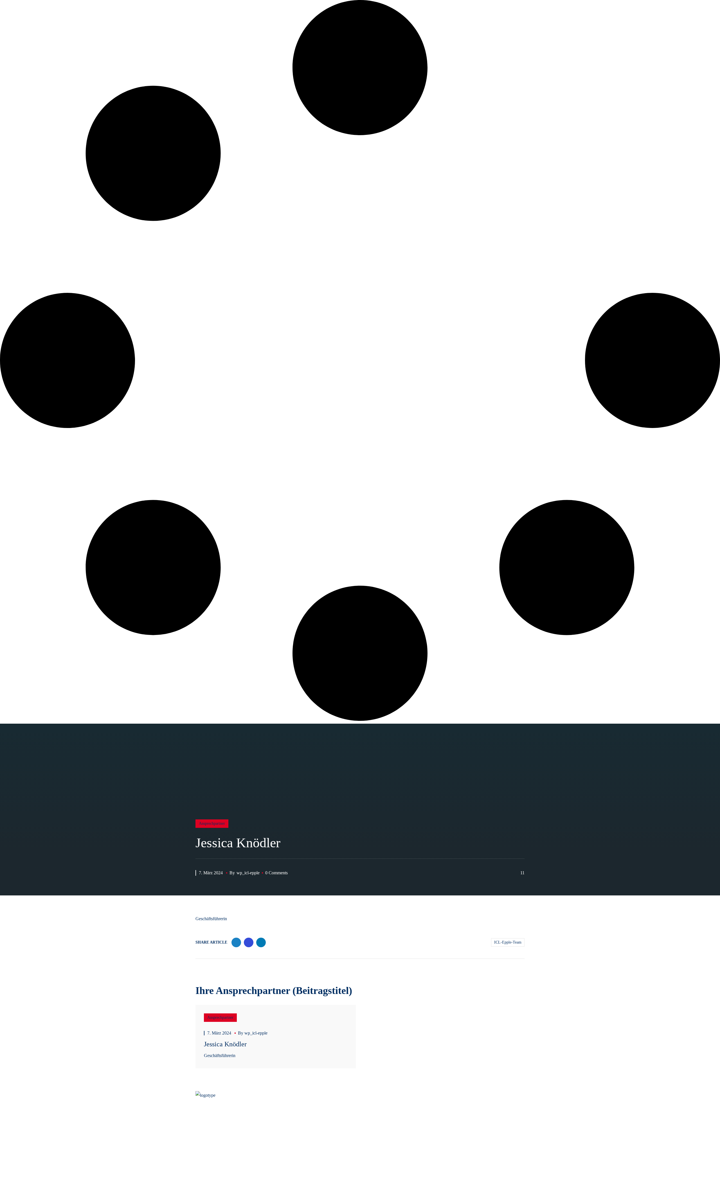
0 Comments (276, 872)
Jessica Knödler (225, 1044)
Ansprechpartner (212, 823)
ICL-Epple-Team (507, 942)
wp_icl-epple (248, 872)
